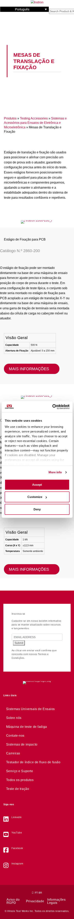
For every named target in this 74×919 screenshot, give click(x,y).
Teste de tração (17, 788)
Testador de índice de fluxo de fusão (33, 762)
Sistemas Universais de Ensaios (30, 709)
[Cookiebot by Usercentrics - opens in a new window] (52, 406)
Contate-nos (15, 735)
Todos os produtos (20, 780)
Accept (37, 484)
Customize (34, 497)
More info (55, 472)
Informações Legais (56, 901)
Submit (19, 642)
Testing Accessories (34, 118)
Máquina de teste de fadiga (26, 726)
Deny (37, 509)
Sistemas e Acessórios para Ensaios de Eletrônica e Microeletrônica (35, 123)
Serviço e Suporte (19, 771)
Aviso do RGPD (13, 901)
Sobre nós (14, 718)
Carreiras (13, 753)
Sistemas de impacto (21, 744)
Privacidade (35, 901)
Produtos (10, 118)
